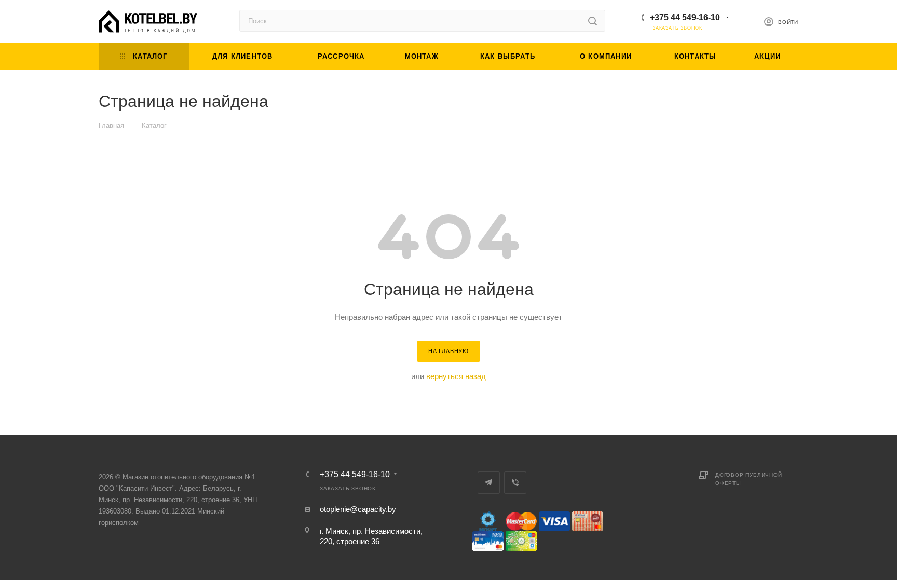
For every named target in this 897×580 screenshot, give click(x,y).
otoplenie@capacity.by (358, 509)
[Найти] (592, 21)
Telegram (489, 482)
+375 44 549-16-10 (685, 17)
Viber (515, 482)
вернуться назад (456, 376)
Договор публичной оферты (748, 479)
